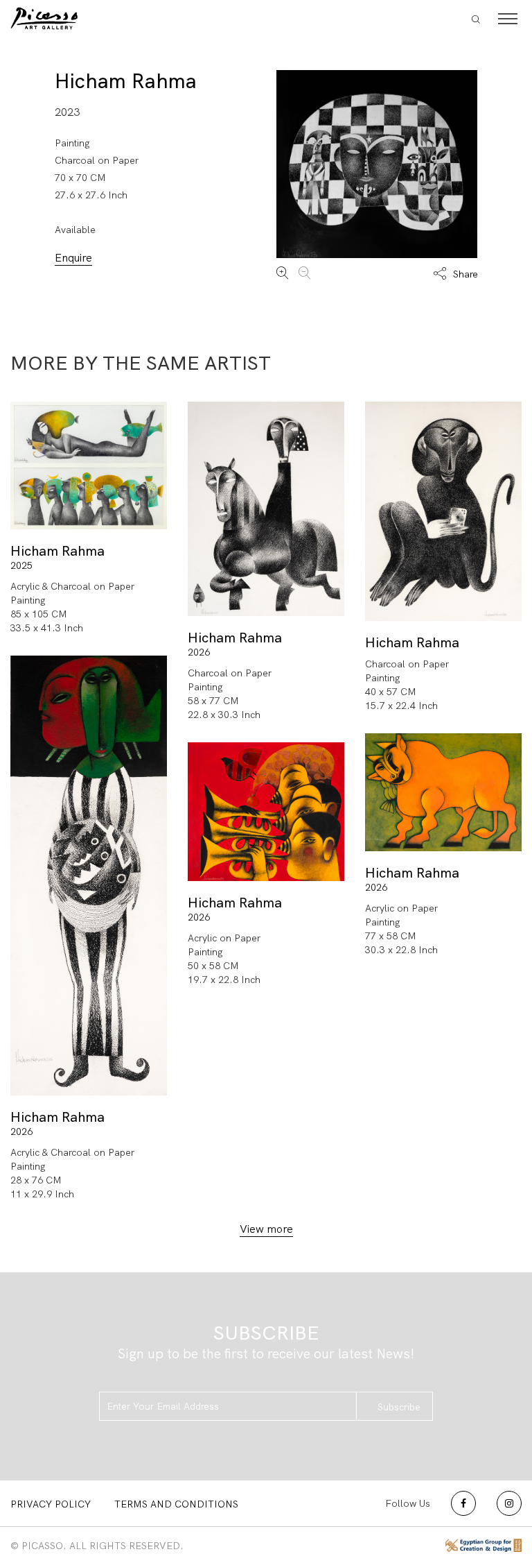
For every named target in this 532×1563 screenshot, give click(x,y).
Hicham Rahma (126, 80)
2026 (199, 652)
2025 (21, 565)
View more (266, 1229)
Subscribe (399, 1407)
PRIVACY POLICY (50, 1504)
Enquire (73, 257)
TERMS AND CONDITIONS (176, 1504)
